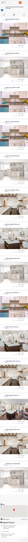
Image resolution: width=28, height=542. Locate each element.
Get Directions (24, 519)
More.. (22, 46)
